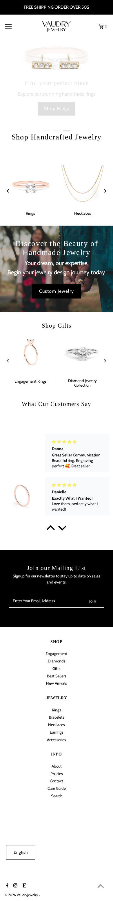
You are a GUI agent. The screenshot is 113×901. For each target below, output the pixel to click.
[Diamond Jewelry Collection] (82, 353)
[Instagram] (14, 886)
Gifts (56, 668)
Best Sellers (56, 676)
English (21, 852)
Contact (56, 781)
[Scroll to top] (100, 885)
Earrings (56, 732)
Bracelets (56, 717)
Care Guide (57, 788)
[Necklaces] (82, 186)
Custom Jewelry (56, 291)
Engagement (56, 653)
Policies (56, 773)
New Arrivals (56, 683)
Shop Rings (56, 108)
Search (56, 796)
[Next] (104, 190)
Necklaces (56, 724)
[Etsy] (23, 886)
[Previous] (8, 190)
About (57, 766)
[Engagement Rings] (30, 353)
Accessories (56, 739)
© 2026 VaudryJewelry (22, 895)
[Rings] (30, 186)
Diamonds (56, 661)
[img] (75, 442)
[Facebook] (6, 886)
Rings (56, 710)
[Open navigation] (19, 26)
